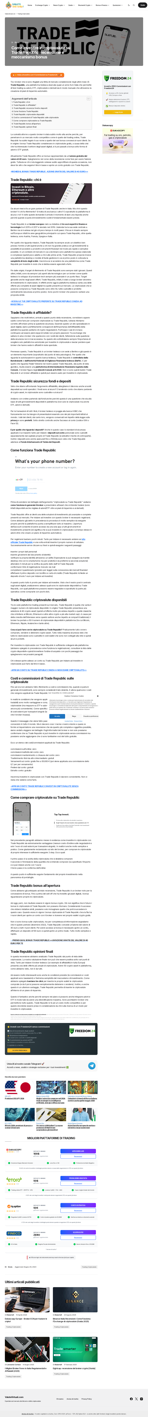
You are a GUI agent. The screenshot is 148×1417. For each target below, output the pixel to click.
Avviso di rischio (72, 1399)
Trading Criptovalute (23, 14)
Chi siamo (59, 1399)
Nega (74, 716)
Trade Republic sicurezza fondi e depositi (30, 108)
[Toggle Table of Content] (87, 98)
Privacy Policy (78, 721)
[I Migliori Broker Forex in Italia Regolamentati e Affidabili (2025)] (27, 1349)
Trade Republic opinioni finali (25, 127)
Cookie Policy (69, 721)
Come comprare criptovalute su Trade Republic (32, 121)
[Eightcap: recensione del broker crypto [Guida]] (75, 1349)
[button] (98, 696)
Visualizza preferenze (90, 716)
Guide (142, 5)
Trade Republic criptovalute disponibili (29, 114)
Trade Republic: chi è (21, 102)
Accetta (57, 716)
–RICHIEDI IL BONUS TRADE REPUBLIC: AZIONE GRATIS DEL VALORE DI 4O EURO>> (49, 171)
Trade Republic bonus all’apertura (27, 124)
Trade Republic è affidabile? (24, 105)
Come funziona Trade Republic (25, 111)
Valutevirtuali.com (10, 14)
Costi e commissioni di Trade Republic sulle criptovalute (36, 117)
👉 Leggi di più (118, 112)
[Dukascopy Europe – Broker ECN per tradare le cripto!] (27, 1299)
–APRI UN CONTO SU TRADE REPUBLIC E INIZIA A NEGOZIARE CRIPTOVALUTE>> (49, 670)
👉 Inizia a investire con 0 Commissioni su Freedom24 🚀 (37, 75)
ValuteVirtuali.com (14, 1397)
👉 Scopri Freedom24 (18, 1050)
